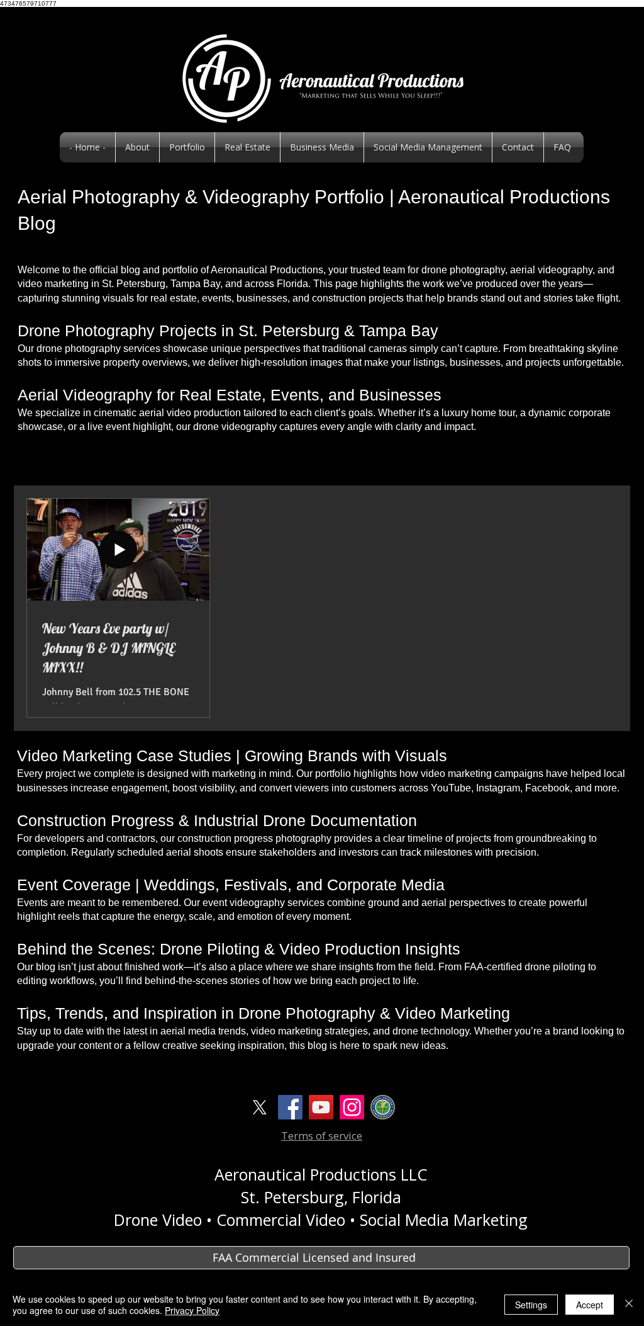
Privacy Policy (192, 1310)
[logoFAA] (382, 1107)
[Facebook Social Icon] (290, 1107)
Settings (531, 1304)
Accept (589, 1304)
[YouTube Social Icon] (321, 1107)
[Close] (628, 1304)
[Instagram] (352, 1107)
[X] (259, 1107)
